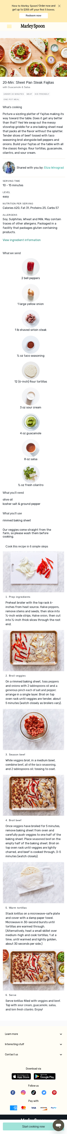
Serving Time (11, 181)
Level (6, 192)
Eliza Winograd (54, 167)
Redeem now (33, 15)
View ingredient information (22, 240)
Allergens (10, 215)
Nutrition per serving (18, 203)
